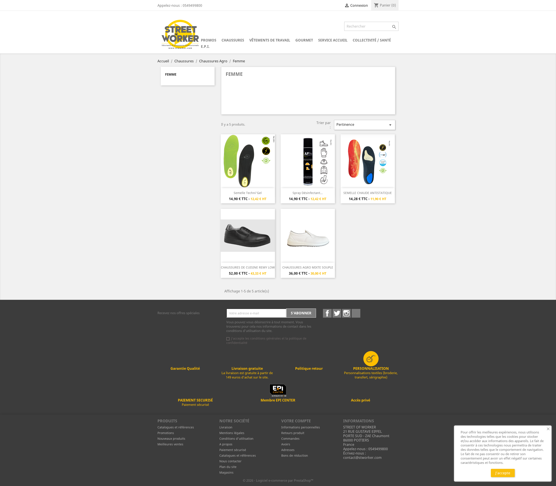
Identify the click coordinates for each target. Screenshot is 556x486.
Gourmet (304, 40)
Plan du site (228, 467)
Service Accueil (333, 40)
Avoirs (285, 444)
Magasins (226, 472)
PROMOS (208, 40)
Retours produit (292, 433)
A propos (225, 444)
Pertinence (364, 125)
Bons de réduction (294, 455)
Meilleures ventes (170, 444)
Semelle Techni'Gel (248, 193)
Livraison (225, 427)
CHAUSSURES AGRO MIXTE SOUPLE (307, 267)
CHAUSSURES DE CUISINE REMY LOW (248, 267)
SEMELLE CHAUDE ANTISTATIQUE (367, 193)
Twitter (337, 313)
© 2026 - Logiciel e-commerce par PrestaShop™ (278, 480)
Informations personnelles (300, 427)
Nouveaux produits (171, 438)
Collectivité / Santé (372, 40)
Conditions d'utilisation (236, 438)
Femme (170, 74)
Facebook (327, 313)
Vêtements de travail (269, 40)
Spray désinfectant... (308, 193)
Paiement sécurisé (232, 450)
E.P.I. (205, 46)
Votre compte (296, 420)
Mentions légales (231, 433)
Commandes (290, 438)
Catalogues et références (175, 427)
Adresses (288, 450)
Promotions (165, 433)
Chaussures (233, 40)
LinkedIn (356, 313)
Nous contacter (230, 461)
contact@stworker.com (362, 457)
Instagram (346, 313)
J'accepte (502, 473)
